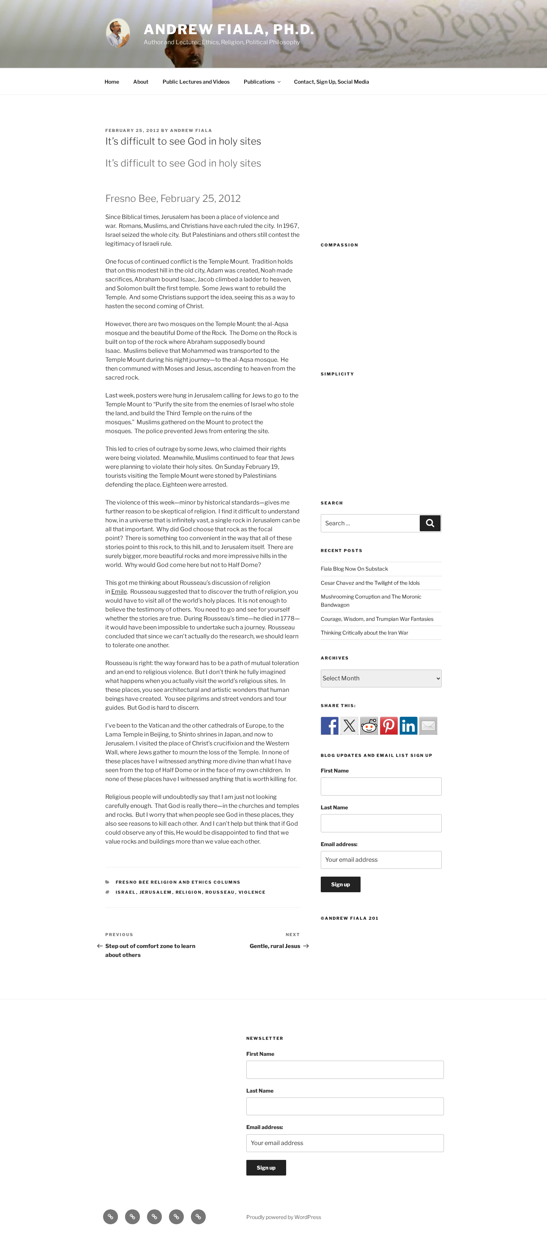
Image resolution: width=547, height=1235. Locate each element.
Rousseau (220, 892)
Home (112, 81)
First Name (335, 770)
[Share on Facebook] (330, 726)
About (140, 81)
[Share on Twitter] (349, 726)
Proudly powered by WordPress (283, 1217)
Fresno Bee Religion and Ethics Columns (178, 882)
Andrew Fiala (191, 130)
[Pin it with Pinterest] (389, 726)
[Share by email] (428, 726)
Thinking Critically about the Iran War (364, 632)
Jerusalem (156, 892)
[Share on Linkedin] (409, 726)
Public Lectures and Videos (196, 81)
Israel (126, 892)
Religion (189, 892)
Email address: (339, 844)
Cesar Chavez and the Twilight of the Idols (370, 583)
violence (252, 892)
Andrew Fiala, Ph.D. (229, 29)
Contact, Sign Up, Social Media (331, 81)
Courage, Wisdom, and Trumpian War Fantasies (377, 619)
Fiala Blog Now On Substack (354, 568)
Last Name (334, 807)
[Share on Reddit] (369, 726)
